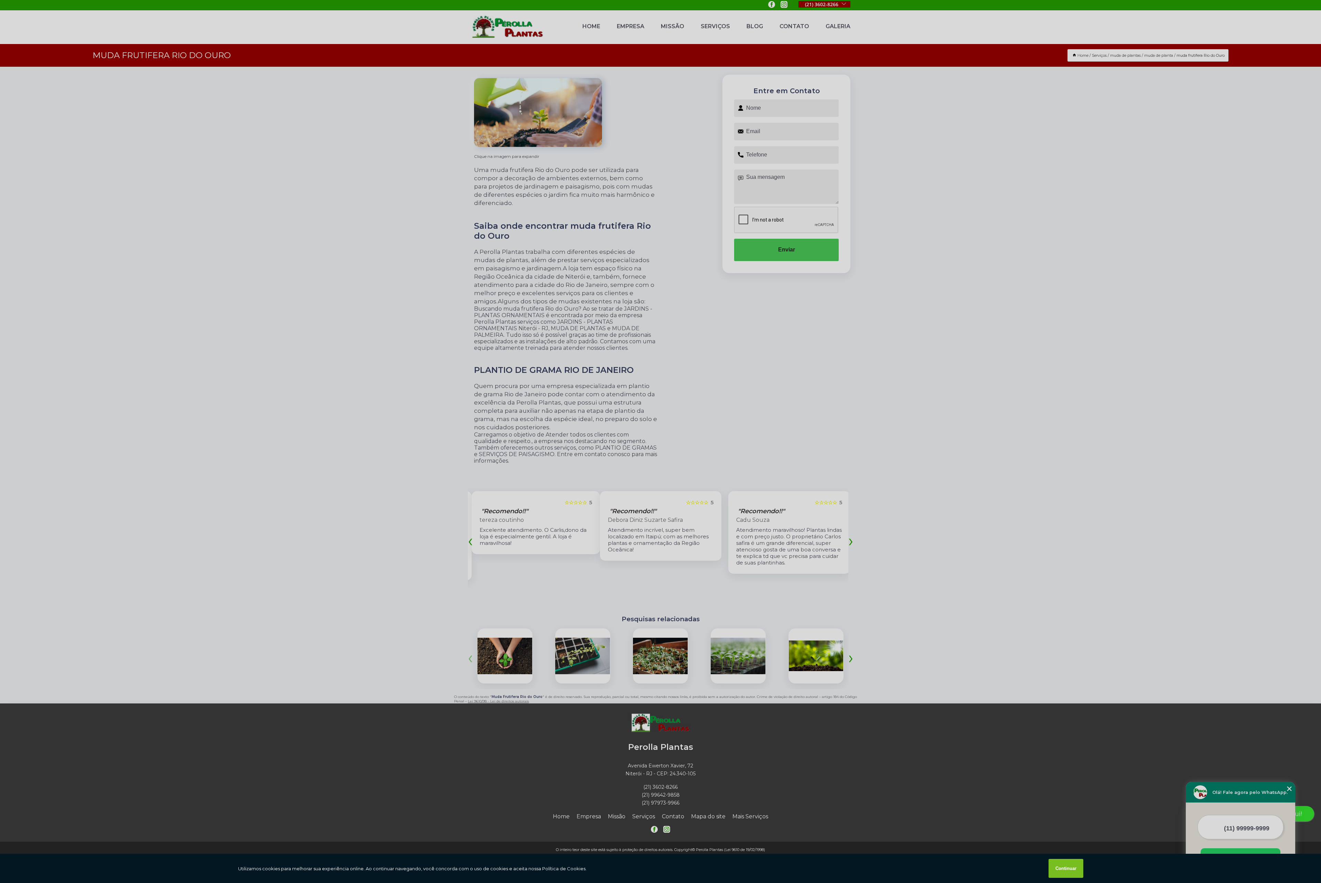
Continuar (1065, 868)
